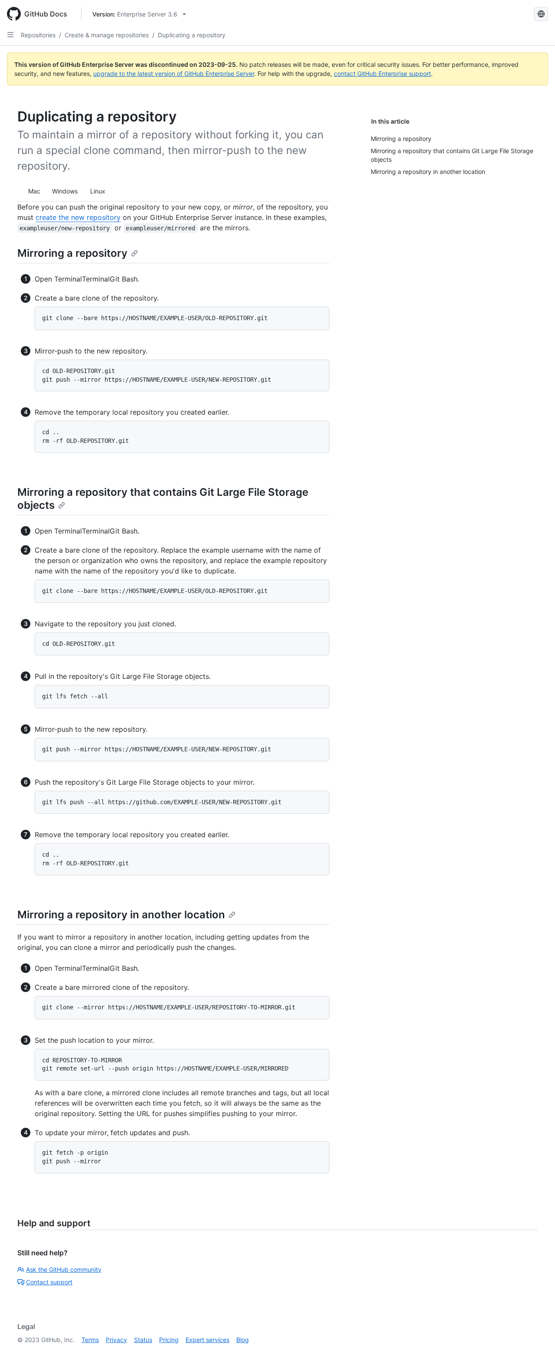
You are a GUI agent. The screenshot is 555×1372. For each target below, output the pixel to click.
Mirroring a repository (72, 253)
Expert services (207, 1339)
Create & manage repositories (107, 35)
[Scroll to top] (536, 1353)
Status (143, 1339)
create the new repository (78, 217)
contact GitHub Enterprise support (382, 73)
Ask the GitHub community (63, 1269)
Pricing (169, 1339)
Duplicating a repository (191, 35)
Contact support (49, 1282)
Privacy (116, 1339)
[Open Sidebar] (10, 35)
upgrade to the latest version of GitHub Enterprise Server (173, 73)
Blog (242, 1339)
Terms (90, 1339)
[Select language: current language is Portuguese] (541, 14)
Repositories (38, 35)
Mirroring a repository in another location (121, 914)
